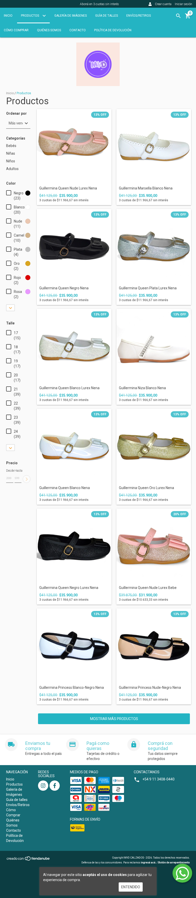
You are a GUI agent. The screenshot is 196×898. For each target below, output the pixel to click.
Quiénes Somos (49, 30)
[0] (187, 18)
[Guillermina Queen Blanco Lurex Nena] (74, 346)
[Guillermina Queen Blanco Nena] (74, 446)
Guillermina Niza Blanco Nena (142, 388)
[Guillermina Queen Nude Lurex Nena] (74, 146)
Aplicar (26, 479)
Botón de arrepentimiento (174, 862)
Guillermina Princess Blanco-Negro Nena (71, 688)
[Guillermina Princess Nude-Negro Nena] (153, 645)
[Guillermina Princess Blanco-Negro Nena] (74, 645)
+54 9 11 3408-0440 (158, 779)
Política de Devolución (112, 30)
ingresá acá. (148, 862)
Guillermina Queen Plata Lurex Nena (148, 288)
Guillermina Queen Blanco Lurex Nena (69, 388)
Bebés (11, 146)
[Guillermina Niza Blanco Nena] (153, 346)
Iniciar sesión (183, 4)
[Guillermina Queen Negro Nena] (74, 246)
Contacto (77, 30)
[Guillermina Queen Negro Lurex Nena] (74, 546)
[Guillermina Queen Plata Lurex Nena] (153, 246)
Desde (9, 470)
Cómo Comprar (16, 30)
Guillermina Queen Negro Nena (64, 288)
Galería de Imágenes (70, 15)
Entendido (130, 887)
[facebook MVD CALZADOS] (55, 785)
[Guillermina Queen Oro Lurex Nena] (153, 446)
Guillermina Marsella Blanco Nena (146, 188)
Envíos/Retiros (138, 15)
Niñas (10, 153)
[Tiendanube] (28, 860)
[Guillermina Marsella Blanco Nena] (153, 146)
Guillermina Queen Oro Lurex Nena (146, 488)
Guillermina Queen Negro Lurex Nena (68, 588)
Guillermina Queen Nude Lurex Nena (68, 188)
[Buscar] (178, 16)
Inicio (8, 15)
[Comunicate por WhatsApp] (182, 873)
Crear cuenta (163, 4)
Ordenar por (16, 113)
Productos (30, 15)
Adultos (12, 169)
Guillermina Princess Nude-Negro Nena (150, 688)
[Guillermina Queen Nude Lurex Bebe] (153, 546)
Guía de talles (106, 15)
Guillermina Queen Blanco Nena (64, 488)
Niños (10, 161)
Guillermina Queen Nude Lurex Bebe (148, 588)
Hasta (18, 470)
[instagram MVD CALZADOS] (43, 785)
